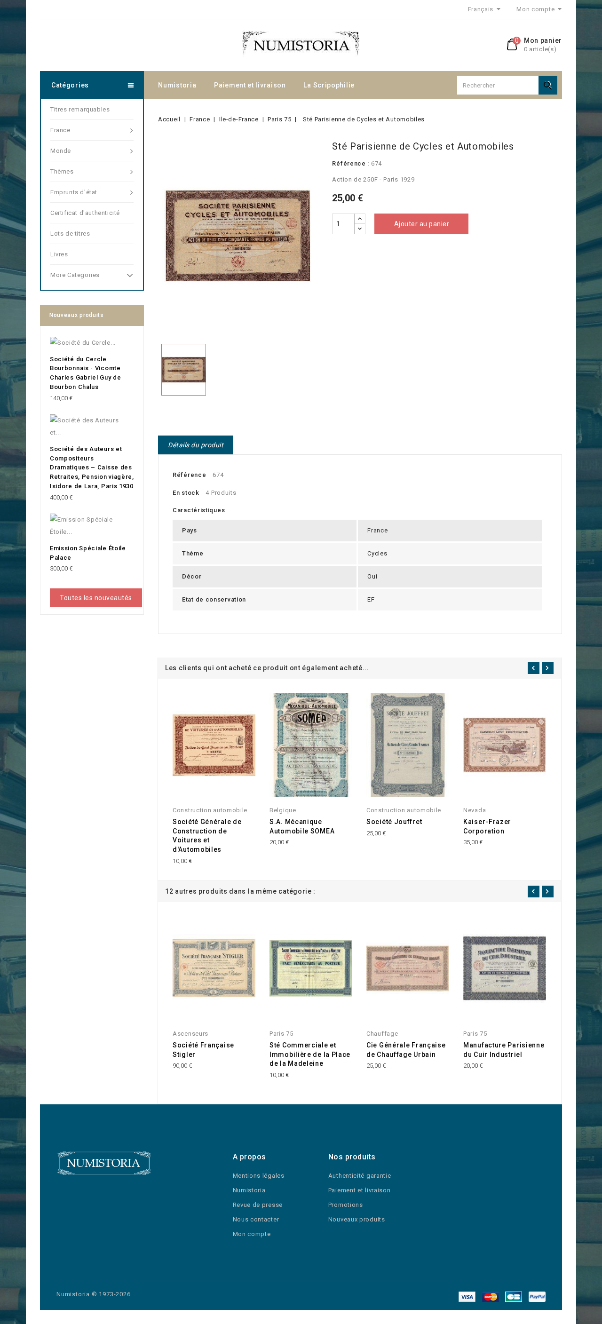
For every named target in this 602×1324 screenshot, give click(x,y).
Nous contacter (256, 1219)
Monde (60, 150)
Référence (189, 474)
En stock (186, 492)
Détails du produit (195, 445)
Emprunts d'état (73, 192)
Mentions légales (259, 1175)
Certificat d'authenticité (85, 212)
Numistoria (177, 85)
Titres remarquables (80, 109)
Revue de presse (258, 1204)
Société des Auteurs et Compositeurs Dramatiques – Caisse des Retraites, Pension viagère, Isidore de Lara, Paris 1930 (92, 467)
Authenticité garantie (359, 1175)
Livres (59, 254)
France (60, 130)
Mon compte (252, 1233)
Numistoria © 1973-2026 (93, 1294)
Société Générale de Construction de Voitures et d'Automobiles (207, 835)
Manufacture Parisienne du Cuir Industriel (503, 1049)
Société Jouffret (394, 821)
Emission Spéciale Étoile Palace (88, 553)
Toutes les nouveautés (96, 598)
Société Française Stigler (203, 1049)
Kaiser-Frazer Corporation (487, 826)
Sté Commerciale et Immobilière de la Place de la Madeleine (309, 1054)
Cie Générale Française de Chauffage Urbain (405, 1049)
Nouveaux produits (356, 1219)
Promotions (345, 1204)
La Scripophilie (329, 85)
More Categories (75, 274)
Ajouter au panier (422, 224)
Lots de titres (70, 233)
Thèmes (62, 171)
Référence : (350, 163)
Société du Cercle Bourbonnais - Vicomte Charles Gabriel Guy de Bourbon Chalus (85, 373)
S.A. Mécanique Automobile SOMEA (301, 826)
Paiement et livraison (250, 85)
